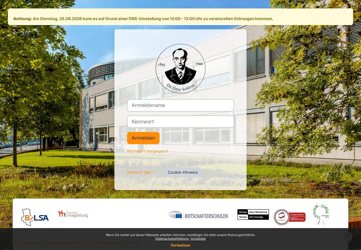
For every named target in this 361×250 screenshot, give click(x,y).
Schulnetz (198, 238)
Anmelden (143, 138)
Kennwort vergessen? (147, 151)
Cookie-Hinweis (183, 172)
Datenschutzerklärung (172, 238)
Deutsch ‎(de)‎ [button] (139, 172)
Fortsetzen (180, 245)
